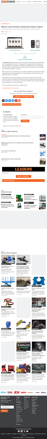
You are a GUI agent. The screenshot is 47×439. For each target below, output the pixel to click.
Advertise (14, 433)
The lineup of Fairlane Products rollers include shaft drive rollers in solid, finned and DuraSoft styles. (23, 379)
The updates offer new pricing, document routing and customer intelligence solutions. (23, 357)
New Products (5, 23)
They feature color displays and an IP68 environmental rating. (23, 292)
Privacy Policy (21, 433)
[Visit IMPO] (23, 392)
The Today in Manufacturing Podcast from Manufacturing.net (16, 136)
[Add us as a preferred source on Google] (19, 100)
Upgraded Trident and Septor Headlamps (8, 309)
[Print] (3, 100)
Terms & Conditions (29, 433)
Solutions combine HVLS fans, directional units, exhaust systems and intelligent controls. (38, 378)
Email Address (24, 114)
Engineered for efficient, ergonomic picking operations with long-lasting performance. (8, 292)
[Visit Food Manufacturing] (10, 392)
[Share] (6, 100)
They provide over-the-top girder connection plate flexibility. (22, 335)
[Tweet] (13, 100)
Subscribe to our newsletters (23, 96)
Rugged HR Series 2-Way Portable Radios (11, 159)
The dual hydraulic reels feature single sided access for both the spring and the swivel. (8, 334)
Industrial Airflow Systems (38, 374)
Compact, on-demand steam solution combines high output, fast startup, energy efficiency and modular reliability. (38, 315)
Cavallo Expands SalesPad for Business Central (22, 353)
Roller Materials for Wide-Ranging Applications (22, 375)
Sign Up (4, 410)
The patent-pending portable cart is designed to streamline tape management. (8, 379)
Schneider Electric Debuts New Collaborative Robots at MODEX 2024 (31, 198)
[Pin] (16, 100)
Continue (25, 120)
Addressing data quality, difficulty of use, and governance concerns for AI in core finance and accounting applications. (7, 271)
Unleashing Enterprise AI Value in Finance (7, 267)
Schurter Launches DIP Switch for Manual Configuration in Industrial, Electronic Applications (38, 354)
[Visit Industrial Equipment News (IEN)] (17, 392)
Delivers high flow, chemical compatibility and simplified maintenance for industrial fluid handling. (38, 293)
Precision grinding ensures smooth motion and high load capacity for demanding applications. (38, 337)
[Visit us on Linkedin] (22, 431)
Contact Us (8, 433)
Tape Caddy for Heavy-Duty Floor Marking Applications (7, 375)
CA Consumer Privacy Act (40, 433)
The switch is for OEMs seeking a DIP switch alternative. (37, 358)
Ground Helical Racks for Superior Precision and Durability (38, 332)
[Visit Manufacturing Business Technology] (43, 392)
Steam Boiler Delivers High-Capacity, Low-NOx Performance (38, 310)
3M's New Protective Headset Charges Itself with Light (7, 206)
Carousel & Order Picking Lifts (8, 150)
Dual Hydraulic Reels (6, 331)
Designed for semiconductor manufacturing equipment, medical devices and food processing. (22, 272)
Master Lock (8, 31)
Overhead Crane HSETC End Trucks (23, 331)
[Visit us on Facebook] (19, 431)
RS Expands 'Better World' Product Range (7, 197)
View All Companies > (23, 176)
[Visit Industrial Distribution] (30, 392)
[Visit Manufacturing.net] (37, 392)
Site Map (24, 435)
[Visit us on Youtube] (27, 431)
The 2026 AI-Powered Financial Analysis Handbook (30, 207)
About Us (3, 433)
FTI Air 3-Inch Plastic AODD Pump (38, 289)
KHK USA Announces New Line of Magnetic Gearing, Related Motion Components (17, 143)
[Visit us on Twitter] (24, 431)
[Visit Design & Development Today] (3, 392)
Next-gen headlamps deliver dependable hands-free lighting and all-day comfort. (8, 313)
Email (2, 404)
